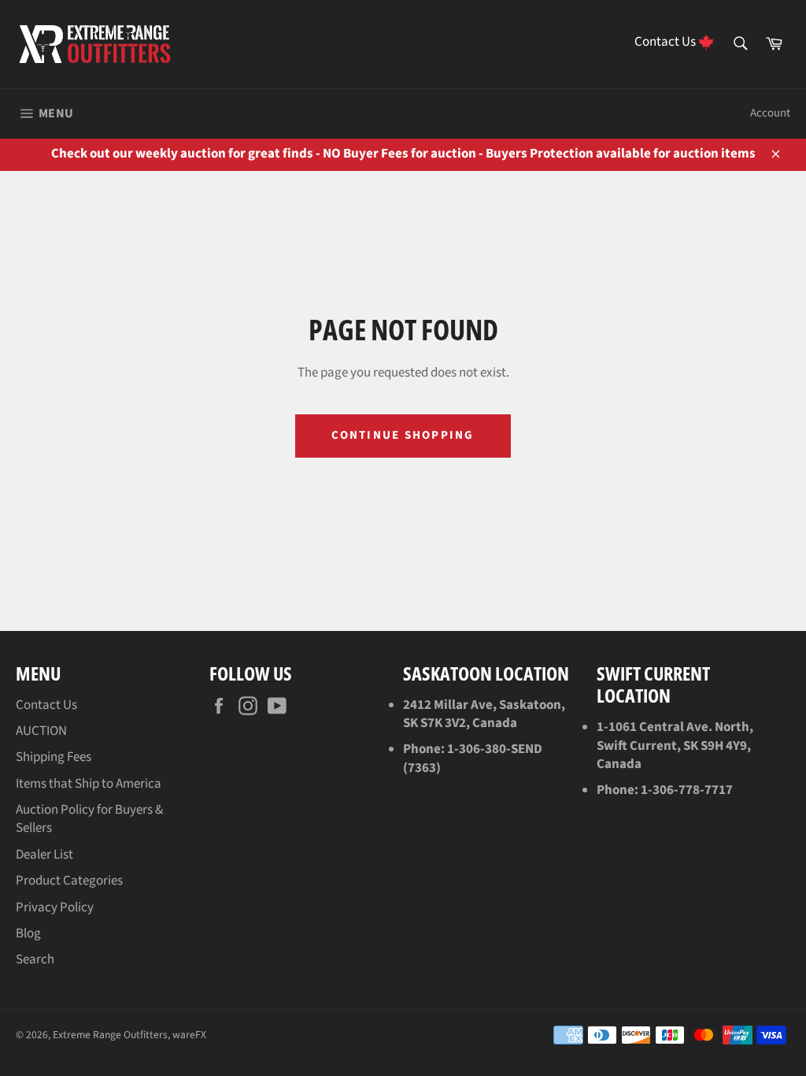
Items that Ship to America (88, 783)
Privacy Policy (55, 907)
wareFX (189, 1034)
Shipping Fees (53, 757)
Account (770, 113)
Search (35, 959)
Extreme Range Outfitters (110, 1034)
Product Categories (69, 880)
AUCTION (41, 731)
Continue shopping (402, 435)
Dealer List (44, 854)
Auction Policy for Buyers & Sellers (89, 818)
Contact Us (46, 705)
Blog (28, 933)
